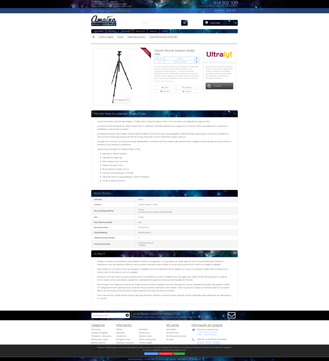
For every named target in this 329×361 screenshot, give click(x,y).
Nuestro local (144, 332)
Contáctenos (219, 10)
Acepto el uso (179, 354)
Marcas (153, 31)
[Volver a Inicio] (94, 37)
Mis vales (170, 339)
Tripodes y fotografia (99, 332)
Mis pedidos (171, 329)
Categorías (98, 31)
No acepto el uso (165, 354)
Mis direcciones (172, 332)
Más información (151, 354)
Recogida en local (123, 339)
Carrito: (215, 23)
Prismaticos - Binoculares (101, 336)
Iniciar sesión (231, 10)
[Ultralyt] (219, 54)
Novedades (125, 31)
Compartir (188, 87)
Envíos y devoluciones (147, 339)
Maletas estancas (98, 342)
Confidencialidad (145, 342)
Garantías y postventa (125, 342)
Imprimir (188, 91)
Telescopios (96, 329)
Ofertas (112, 31)
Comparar (217, 86)
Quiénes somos (145, 336)
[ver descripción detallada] (163, 81)
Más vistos (140, 31)
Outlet (165, 31)
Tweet (166, 87)
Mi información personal (176, 336)
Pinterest (166, 91)
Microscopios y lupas (99, 339)
